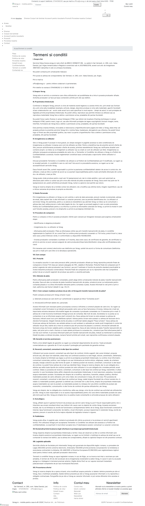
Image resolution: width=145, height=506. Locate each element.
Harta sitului (78, 498)
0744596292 (58, 1)
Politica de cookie (19, 56)
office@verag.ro (80, 1)
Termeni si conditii (25, 48)
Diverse (27, 18)
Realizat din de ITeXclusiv (54, 502)
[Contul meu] (103, 13)
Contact (89, 18)
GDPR (103, 502)
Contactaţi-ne (17, 70)
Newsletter (78, 496)
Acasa (13, 18)
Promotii (68, 18)
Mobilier (9, 26)
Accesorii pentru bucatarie (55, 18)
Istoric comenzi (79, 489)
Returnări (77, 491)
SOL (55, 496)
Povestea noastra (78, 18)
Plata (14, 54)
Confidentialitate (18, 65)
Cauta (96, 5)
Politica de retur (18, 58)
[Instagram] (114, 497)
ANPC (55, 498)
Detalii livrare (17, 63)
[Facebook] (112, 497)
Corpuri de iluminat (37, 18)
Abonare (125, 493)
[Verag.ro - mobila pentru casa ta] (22, 5)
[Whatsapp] (4, 505)
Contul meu (78, 486)
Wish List (77, 494)
